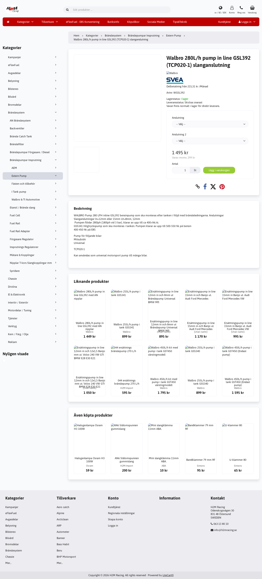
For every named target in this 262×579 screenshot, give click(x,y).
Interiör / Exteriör (18, 302)
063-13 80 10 (221, 523)
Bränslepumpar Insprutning (25, 160)
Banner (61, 538)
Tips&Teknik (180, 21)
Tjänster (12, 318)
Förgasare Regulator (22, 239)
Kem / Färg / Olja (18, 334)
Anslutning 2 (179, 134)
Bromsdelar (14, 104)
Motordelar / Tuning (19, 310)
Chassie (12, 278)
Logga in (246, 21)
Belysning (13, 80)
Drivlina (12, 286)
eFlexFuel (13, 65)
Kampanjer (14, 57)
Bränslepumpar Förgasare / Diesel (30, 152)
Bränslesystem (16, 112)
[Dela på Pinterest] (222, 186)
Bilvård (12, 96)
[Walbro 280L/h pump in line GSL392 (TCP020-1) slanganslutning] (8, 361)
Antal (175, 163)
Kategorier (23, 21)
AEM (14, 167)
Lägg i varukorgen (219, 170)
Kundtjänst (224, 21)
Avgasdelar (14, 73)
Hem (76, 35)
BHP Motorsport (66, 556)
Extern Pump (19, 175)
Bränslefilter (17, 144)
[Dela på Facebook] (205, 186)
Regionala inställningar (121, 513)
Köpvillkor (133, 21)
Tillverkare (48, 21)
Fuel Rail (15, 223)
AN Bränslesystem (20, 120)
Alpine (60, 513)
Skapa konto (115, 519)
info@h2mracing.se (225, 530)
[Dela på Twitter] (213, 186)
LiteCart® (168, 575)
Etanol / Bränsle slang (22, 207)
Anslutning (178, 117)
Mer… (8, 562)
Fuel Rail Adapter (20, 231)
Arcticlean (62, 519)
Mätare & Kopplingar (22, 255)
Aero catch (63, 507)
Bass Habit (63, 544)
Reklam (12, 341)
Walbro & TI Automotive (26, 199)
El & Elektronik (16, 294)
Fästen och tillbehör (23, 183)
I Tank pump (19, 191)
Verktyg (12, 326)
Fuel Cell (15, 215)
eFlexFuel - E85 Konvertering (82, 21)
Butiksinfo (113, 21)
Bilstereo (13, 88)
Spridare (15, 270)
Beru (59, 550)
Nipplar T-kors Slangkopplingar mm (31, 262)
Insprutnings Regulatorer (24, 246)
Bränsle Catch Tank (21, 136)
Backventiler (17, 128)
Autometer (63, 531)
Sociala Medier (156, 21)
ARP (59, 525)
